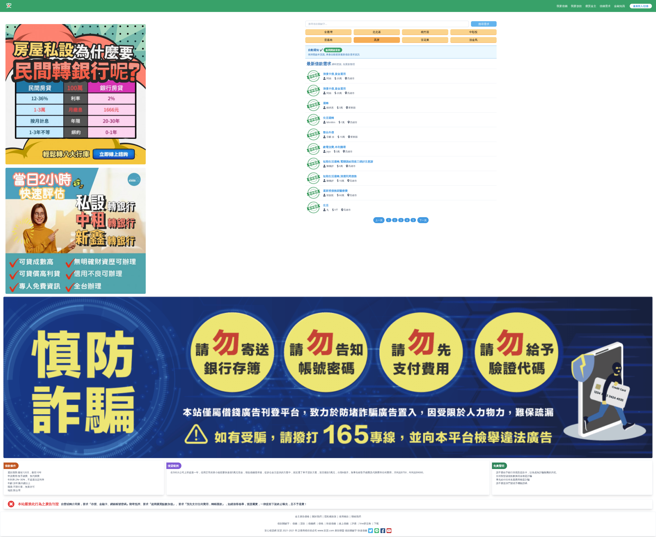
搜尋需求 (483, 24)
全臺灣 (328, 32)
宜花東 (425, 40)
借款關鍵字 (351, 530)
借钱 (320, 523)
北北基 (377, 32)
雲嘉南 (328, 40)
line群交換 (365, 523)
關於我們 (317, 516)
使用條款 (344, 516)
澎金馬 (473, 40)
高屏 (376, 40)
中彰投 (473, 32)
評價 (354, 523)
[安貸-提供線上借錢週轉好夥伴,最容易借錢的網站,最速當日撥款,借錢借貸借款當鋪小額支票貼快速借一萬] (9, 5)
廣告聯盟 (339, 530)
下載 (376, 523)
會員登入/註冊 (640, 6)
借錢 (294, 523)
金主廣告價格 (302, 516)
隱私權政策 (330, 516)
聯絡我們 (356, 516)
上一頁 (378, 220)
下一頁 (423, 220)
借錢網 (311, 523)
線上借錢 (343, 523)
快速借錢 (331, 523)
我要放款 (576, 6)
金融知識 (619, 6)
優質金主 (590, 6)
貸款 (302, 523)
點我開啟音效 (333, 50)
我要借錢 (562, 6)
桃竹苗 (425, 32)
